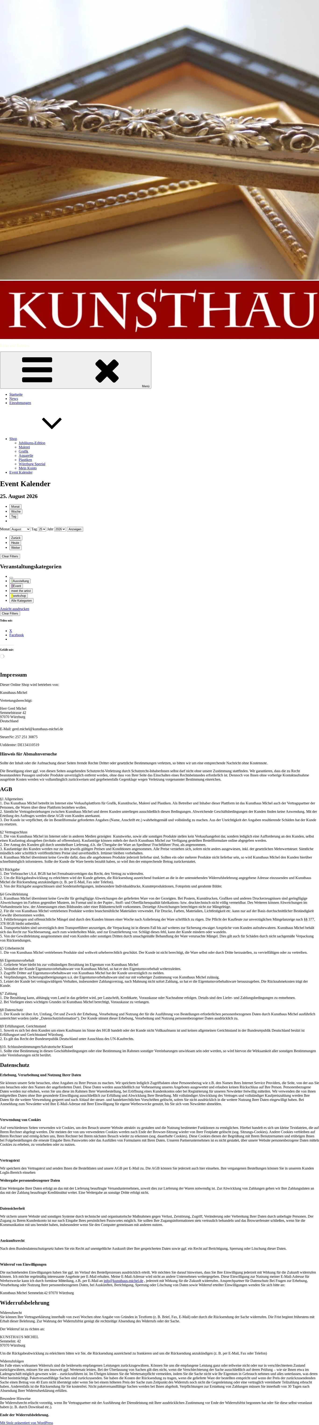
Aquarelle (26, 456)
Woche (16, 511)
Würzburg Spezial (32, 464)
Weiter (15, 547)
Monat (15, 506)
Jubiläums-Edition (32, 443)
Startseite (16, 394)
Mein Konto (28, 468)
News (13, 399)
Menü (145, 386)
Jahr (50, 529)
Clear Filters (10, 556)
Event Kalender (20, 472)
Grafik (23, 451)
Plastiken (25, 460)
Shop (13, 439)
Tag (13, 516)
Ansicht (14, 609)
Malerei (24, 447)
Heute (15, 543)
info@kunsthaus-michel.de (123, 1281)
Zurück (16, 538)
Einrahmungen (20, 403)
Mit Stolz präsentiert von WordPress (26, 1423)
